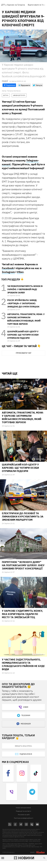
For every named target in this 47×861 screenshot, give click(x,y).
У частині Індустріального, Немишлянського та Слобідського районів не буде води (23, 664)
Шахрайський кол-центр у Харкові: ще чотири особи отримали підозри (22, 334)
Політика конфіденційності (23, 818)
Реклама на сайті (24, 814)
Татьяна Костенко (14, 91)
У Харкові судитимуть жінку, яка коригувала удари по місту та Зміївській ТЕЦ (22, 614)
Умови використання (23, 808)
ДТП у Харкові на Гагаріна (13, 4)
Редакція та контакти (23, 811)
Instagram (8, 272)
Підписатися (26, 754)
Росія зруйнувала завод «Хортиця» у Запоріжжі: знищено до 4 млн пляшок (23, 303)
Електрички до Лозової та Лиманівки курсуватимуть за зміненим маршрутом (22, 516)
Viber (20, 272)
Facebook (8, 268)
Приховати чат (23, 353)
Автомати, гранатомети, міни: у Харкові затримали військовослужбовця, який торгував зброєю (22, 417)
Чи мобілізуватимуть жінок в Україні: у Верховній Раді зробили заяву (24, 289)
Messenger (26, 724)
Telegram (25, 715)
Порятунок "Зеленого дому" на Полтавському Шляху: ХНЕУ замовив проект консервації (23, 565)
